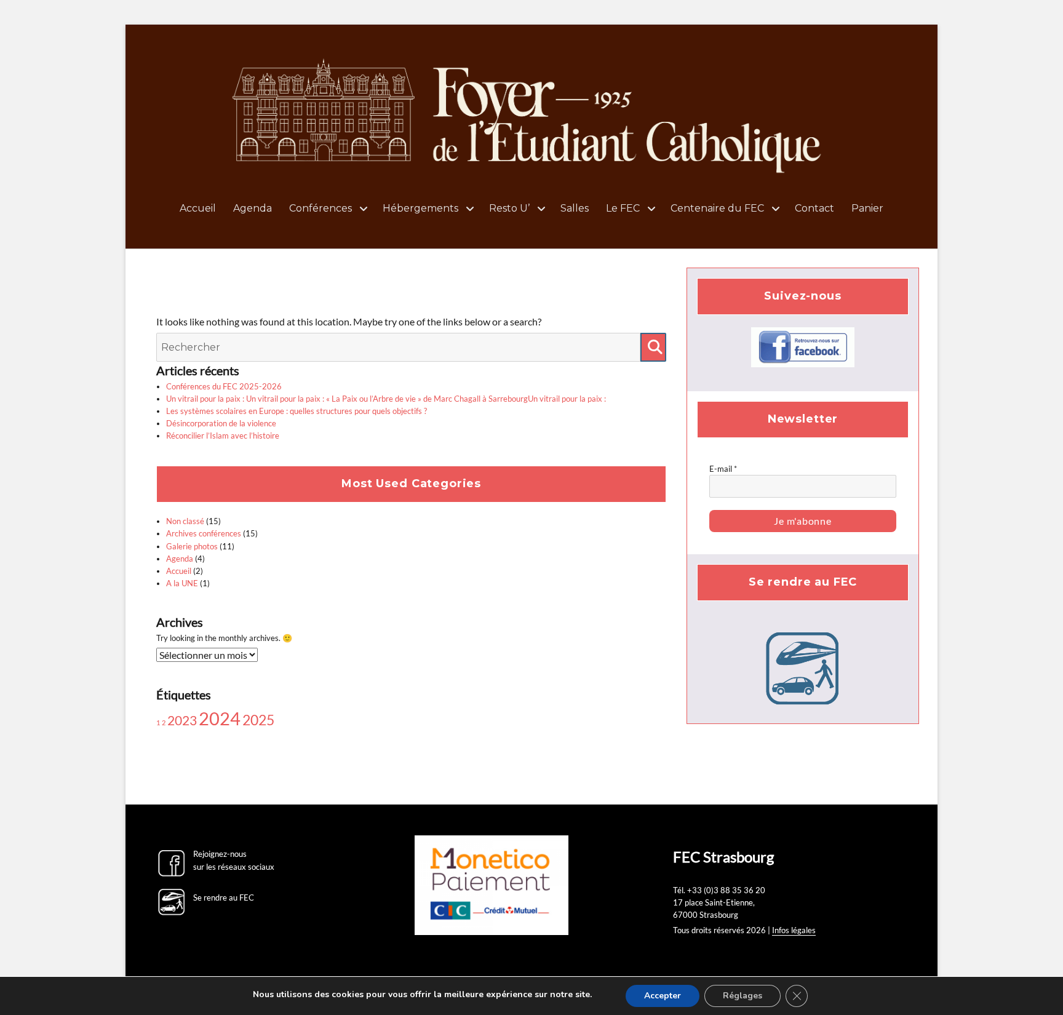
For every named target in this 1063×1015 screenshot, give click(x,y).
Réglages (742, 995)
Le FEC (623, 208)
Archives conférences (203, 533)
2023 (182, 720)
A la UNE (182, 583)
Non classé (185, 521)
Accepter (662, 995)
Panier (867, 208)
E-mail (723, 469)
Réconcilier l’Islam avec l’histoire (222, 435)
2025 (258, 719)
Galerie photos (192, 546)
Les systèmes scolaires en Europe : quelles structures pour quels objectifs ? (296, 411)
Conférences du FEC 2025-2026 (224, 386)
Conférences (320, 208)
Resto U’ (509, 208)
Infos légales (794, 930)
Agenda (252, 208)
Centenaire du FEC (717, 208)
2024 (220, 718)
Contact (814, 208)
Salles (574, 208)
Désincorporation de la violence (221, 423)
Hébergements (420, 208)
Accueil (198, 208)
